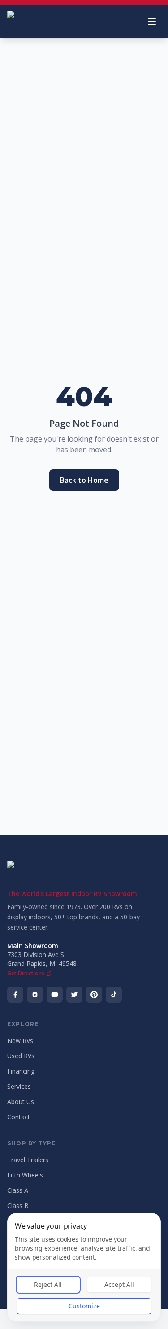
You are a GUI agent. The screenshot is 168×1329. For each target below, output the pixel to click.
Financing (20, 1071)
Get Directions (25, 973)
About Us (20, 1101)
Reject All (48, 1284)
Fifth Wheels (25, 1175)
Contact (18, 1117)
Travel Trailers (27, 1160)
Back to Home (84, 480)
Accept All (119, 1284)
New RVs (20, 1040)
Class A (17, 1190)
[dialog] (84, 1267)
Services (19, 1086)
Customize (84, 1306)
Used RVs (20, 1056)
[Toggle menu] (152, 21)
